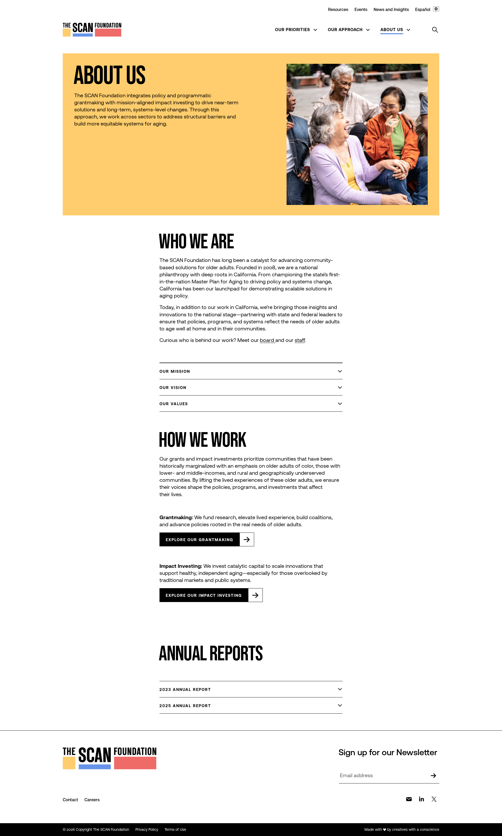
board (267, 340)
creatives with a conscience (415, 829)
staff (300, 340)
